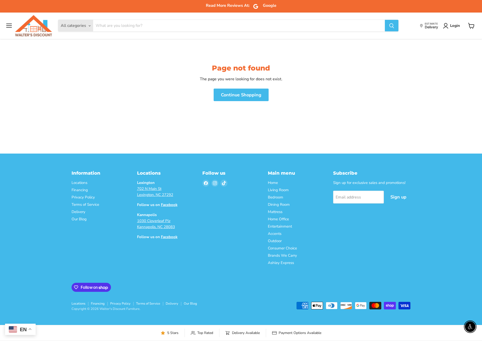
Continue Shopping (241, 95)
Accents (274, 233)
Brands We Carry (282, 255)
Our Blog (79, 219)
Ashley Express (281, 262)
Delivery (78, 211)
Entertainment (280, 226)
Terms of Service (85, 204)
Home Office (278, 219)
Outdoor (275, 240)
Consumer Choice (282, 248)
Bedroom (275, 197)
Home (273, 182)
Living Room (278, 189)
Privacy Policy (83, 197)
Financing (80, 189)
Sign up (398, 197)
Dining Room (279, 204)
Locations (79, 182)
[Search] (391, 26)
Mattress (275, 211)
